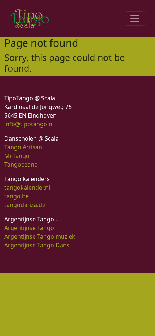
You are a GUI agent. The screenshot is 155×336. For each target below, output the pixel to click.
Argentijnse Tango (29, 228)
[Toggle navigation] (135, 18)
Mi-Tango (17, 156)
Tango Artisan (23, 147)
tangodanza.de (24, 205)
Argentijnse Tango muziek (39, 236)
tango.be (16, 196)
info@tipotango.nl (29, 124)
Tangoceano (21, 164)
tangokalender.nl (27, 187)
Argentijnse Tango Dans (37, 245)
